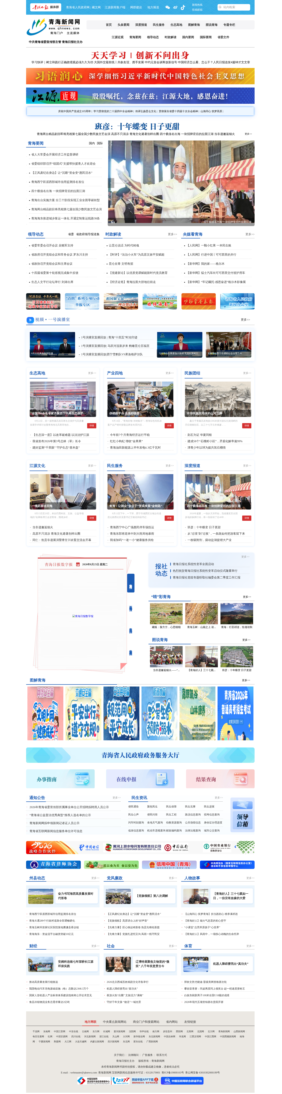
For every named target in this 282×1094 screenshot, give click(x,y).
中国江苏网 (59, 1031)
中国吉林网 (169, 1036)
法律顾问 (133, 1055)
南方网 (155, 1031)
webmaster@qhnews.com (83, 1072)
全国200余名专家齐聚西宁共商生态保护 (57, 413)
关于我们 (119, 1055)
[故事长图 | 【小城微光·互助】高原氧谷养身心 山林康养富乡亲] (197, 739)
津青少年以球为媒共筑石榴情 (207, 447)
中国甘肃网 (62, 1036)
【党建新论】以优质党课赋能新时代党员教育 (138, 272)
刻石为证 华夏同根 (200, 434)
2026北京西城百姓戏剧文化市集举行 (128, 982)
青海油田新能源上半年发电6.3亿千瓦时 (135, 447)
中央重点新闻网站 (114, 1021)
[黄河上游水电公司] (216, 851)
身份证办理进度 (213, 822)
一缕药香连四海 (42, 506)
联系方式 (162, 1055)
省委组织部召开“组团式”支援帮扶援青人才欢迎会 (63, 163)
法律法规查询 (193, 830)
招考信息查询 (212, 814)
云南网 (85, 1031)
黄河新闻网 (119, 1031)
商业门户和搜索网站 (146, 1021)
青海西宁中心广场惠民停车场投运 (132, 527)
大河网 (126, 1036)
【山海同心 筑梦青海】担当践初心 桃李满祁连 (211, 914)
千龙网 (36, 1031)
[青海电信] (172, 851)
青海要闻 (135, 37)
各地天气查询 (155, 822)
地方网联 (90, 1021)
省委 (71, 234)
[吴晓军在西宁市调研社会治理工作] (229, 345)
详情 (91, 425)
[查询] (220, 7)
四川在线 (75, 1036)
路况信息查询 (193, 814)
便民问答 (152, 814)
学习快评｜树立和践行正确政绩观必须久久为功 (62, 62)
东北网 (126, 1041)
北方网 (211, 1031)
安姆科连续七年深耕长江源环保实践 (75, 964)
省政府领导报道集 (88, 234)
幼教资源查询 (174, 822)
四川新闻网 (113, 1041)
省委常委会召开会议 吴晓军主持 (52, 245)
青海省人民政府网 (78, 7)
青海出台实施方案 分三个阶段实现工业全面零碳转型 (65, 200)
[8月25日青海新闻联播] (53, 345)
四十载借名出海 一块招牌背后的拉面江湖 (186, 134)
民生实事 (190, 806)
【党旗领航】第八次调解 (152, 895)
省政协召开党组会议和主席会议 (51, 263)
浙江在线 (104, 1036)
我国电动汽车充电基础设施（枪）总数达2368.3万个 (59, 988)
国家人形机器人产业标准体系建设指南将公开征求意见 (60, 995)
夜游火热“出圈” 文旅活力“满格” (125, 995)
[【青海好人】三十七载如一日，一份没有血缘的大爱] (201, 666)
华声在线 (144, 1031)
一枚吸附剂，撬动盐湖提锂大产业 (210, 540)
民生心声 (133, 814)
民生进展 (209, 806)
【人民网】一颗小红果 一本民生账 (208, 245)
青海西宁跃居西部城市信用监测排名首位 (57, 182)
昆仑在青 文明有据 (121, 263)
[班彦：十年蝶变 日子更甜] (140, 129)
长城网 (106, 1031)
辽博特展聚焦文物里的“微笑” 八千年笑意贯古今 (152, 964)
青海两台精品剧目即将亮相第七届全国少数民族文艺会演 (73, 134)
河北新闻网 (90, 1036)
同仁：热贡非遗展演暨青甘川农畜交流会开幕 (61, 540)
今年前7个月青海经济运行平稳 (130, 434)
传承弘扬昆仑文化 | (146, 111)
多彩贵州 (167, 1031)
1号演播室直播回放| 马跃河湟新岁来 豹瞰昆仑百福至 (115, 345)
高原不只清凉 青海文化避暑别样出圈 (135, 134)
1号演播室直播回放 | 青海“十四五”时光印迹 (109, 337)
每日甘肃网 (38, 1036)
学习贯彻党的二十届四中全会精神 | (113, 111)
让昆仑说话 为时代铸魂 (124, 245)
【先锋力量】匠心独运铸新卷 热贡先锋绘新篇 (133, 927)
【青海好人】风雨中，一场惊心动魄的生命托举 (211, 934)
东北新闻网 (154, 1036)
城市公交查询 (212, 830)
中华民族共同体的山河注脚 (204, 413)
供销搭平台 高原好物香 (124, 413)
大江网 (67, 1041)
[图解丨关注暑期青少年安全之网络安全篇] (45, 739)
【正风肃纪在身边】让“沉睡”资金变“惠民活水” (61, 172)
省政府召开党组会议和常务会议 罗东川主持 (59, 254)
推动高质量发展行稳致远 (43, 982)
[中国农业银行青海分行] (143, 851)
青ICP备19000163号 (173, 1072)
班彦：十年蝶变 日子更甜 (204, 527)
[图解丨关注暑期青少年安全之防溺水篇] (159, 739)
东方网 (96, 1031)
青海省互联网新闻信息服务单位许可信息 (56, 831)
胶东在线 (138, 1041)
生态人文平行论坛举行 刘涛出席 (52, 282)
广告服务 (147, 1055)
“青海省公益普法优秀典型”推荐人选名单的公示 (60, 815)
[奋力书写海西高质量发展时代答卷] (40, 896)
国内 (92, 143)
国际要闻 (206, 37)
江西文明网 (195, 1036)
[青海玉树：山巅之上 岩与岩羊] (201, 623)
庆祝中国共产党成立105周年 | (75, 111)
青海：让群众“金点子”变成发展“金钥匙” (135, 506)
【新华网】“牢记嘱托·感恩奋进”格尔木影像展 (216, 282)
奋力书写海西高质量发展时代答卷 (75, 896)
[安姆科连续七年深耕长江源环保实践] (40, 964)
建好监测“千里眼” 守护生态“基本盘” (56, 447)
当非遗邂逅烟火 (224, 134)
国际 (100, 143)
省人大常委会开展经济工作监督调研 (54, 154)
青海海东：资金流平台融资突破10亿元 (51, 934)
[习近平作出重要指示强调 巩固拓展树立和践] (180, 345)
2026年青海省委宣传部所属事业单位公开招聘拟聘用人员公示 (69, 807)
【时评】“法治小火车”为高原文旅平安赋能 (136, 254)
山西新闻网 (239, 1031)
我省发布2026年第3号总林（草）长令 (56, 441)
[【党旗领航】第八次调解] (118, 896)
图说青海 (212, 24)
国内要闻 (188, 37)
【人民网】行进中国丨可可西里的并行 (211, 254)
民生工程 (171, 814)
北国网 (200, 1031)
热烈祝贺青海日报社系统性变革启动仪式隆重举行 (205, 570)
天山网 (115, 1036)
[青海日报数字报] (82, 616)
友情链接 (190, 1021)
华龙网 (182, 1036)
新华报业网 (139, 1036)
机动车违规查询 (156, 830)
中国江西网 (210, 1036)
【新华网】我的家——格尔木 (205, 263)
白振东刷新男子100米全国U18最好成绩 (206, 995)
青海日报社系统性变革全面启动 (193, 564)
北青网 (190, 1031)
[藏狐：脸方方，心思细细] (166, 623)
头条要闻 (123, 24)
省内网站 (172, 1021)
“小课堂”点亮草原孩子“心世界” (202, 927)
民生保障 (171, 806)
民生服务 (159, 24)
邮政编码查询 (174, 830)
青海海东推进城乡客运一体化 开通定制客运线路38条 (65, 218)
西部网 (179, 1031)
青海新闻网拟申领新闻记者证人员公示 (54, 823)
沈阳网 (132, 1031)
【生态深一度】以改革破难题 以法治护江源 (60, 434)
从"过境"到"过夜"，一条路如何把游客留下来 (216, 533)
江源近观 (118, 37)
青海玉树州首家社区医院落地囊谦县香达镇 (54, 927)
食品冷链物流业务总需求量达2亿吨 (49, 1002)
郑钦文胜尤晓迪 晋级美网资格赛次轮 (205, 982)
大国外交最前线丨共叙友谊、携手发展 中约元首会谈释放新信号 (135, 62)
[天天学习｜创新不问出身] (140, 58)
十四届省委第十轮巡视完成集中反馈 (54, 272)
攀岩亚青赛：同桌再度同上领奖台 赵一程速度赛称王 (214, 988)
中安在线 (73, 1031)
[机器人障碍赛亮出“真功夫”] (195, 964)
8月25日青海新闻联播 (239, 222)
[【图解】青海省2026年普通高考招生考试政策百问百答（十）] (235, 739)
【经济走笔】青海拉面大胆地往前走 (132, 282)
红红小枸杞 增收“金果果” (126, 441)
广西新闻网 (152, 1041)
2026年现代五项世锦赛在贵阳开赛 (203, 1002)
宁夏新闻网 (44, 1041)
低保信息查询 (136, 830)
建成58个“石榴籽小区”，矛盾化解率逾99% (215, 441)
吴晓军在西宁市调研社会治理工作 (225, 353)
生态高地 (176, 24)
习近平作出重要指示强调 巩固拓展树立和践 (180, 353)
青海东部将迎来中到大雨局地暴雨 (132, 533)
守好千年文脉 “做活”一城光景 (124, 1002)
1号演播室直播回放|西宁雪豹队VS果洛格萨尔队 (112, 354)
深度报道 (141, 24)
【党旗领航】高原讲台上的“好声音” (127, 920)
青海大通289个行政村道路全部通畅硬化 (52, 920)
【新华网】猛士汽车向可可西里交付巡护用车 (215, 272)
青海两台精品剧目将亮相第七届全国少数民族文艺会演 (66, 209)
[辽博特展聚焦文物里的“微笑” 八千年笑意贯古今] (118, 964)
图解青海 (194, 24)
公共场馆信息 (193, 822)
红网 (50, 1036)
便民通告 (133, 806)
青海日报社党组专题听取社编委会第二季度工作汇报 (206, 577)
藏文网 (96, 7)
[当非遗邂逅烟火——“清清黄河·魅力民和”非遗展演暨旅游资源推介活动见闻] (166, 666)
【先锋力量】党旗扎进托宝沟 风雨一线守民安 (133, 934)
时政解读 (170, 37)
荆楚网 (57, 1041)
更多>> (248, 134)
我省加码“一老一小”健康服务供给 (132, 540)
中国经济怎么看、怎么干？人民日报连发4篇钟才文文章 (214, 62)
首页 (109, 24)
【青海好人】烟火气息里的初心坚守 (205, 920)
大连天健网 (80, 1041)
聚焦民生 (152, 806)
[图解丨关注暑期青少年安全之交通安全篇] (83, 739)
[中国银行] (103, 851)
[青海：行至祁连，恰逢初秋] (236, 623)
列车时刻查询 (136, 822)
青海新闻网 (224, 1031)
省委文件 (223, 37)
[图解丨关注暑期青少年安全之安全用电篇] (121, 739)
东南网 (46, 1031)
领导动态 (153, 37)
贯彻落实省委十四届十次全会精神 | (178, 111)
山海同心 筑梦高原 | (211, 111)
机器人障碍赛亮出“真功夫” (122, 988)
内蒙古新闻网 (97, 1041)
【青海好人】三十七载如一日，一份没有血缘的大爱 (230, 896)
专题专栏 (229, 24)
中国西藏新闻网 (228, 1036)
